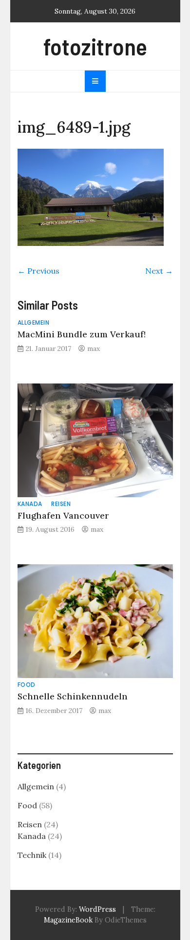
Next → (159, 271)
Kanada (30, 504)
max (93, 348)
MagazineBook (68, 920)
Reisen (61, 504)
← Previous (38, 271)
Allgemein (34, 322)
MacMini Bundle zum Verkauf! (82, 334)
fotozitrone (95, 46)
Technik (32, 855)
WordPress (97, 909)
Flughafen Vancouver (63, 515)
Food (27, 684)
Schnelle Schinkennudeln (73, 696)
